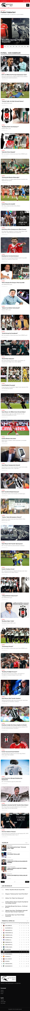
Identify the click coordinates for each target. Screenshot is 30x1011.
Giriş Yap (27, 1)
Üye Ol (24, 1)
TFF (27, 920)
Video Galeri (3, 1001)
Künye (2, 993)
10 (27, 46)
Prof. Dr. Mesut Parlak (11, 866)
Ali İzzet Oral (9, 873)
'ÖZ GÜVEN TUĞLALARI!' (13, 854)
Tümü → (26, 842)
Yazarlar (2, 1000)
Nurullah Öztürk (10, 859)
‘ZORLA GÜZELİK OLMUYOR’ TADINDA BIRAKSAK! (17, 869)
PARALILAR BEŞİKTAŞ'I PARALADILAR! (17, 875)
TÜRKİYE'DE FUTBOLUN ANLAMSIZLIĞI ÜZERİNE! (17, 862)
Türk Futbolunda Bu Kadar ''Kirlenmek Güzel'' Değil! (16, 848)
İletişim (2, 990)
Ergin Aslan (9, 852)
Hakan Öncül (9, 845)
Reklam (2, 991)
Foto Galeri (3, 1003)
